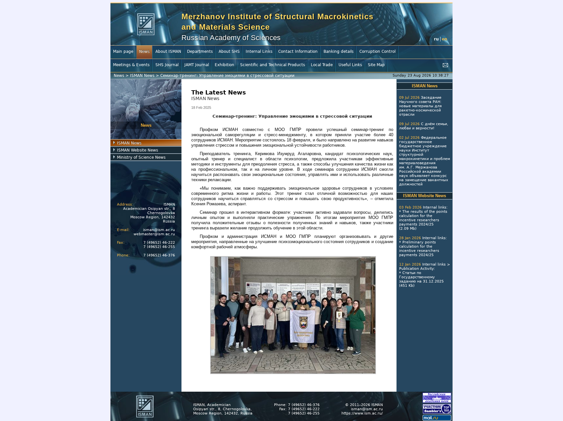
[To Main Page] (145, 24)
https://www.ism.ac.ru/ (362, 413)
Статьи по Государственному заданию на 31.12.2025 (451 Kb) (421, 279)
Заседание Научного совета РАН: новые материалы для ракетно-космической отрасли (420, 106)
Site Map (376, 65)
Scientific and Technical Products (272, 65)
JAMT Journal (196, 65)
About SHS (229, 51)
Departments (200, 51)
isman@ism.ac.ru (159, 230)
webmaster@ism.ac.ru (154, 234)
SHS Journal (167, 65)
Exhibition (224, 65)
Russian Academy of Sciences (231, 38)
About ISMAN (168, 51)
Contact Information (298, 51)
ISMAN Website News (137, 150)
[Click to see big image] (293, 372)
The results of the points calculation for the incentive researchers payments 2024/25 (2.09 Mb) (423, 220)
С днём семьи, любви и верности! (423, 126)
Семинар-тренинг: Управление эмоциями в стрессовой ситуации (227, 75)
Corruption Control (377, 51)
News (144, 51)
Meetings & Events (131, 65)
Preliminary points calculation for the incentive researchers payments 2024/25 (419, 248)
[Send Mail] (445, 65)
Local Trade (322, 65)
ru (436, 39)
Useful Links (350, 65)
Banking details (339, 51)
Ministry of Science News (141, 157)
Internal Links (259, 51)
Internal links (434, 207)
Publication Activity (416, 269)
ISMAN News (142, 75)
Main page (123, 51)
